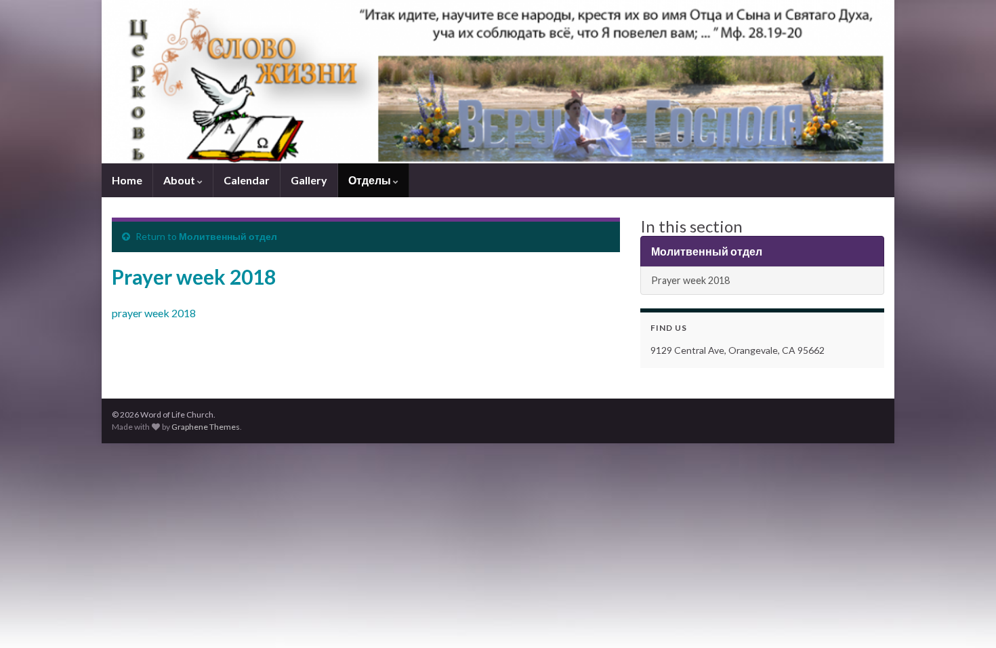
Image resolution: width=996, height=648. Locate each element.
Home (127, 180)
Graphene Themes (205, 427)
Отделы (370, 180)
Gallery (309, 180)
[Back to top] (965, 617)
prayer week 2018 (154, 312)
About (180, 180)
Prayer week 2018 (690, 280)
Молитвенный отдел (228, 236)
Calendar (247, 180)
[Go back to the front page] (498, 81)
